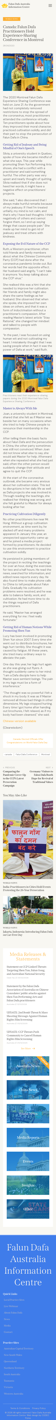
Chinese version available (19, 721)
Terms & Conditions (20, 1408)
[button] (50, 5)
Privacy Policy (39, 1408)
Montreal (45, 754)
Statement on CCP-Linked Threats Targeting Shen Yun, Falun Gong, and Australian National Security (26, 970)
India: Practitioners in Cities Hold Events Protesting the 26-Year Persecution (27, 888)
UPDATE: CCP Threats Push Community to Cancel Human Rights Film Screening (24, 1035)
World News (12, 19)
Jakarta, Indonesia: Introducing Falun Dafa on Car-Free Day (28, 933)
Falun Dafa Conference (26, 754)
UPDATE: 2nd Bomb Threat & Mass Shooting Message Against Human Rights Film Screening (27, 1016)
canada (8, 754)
